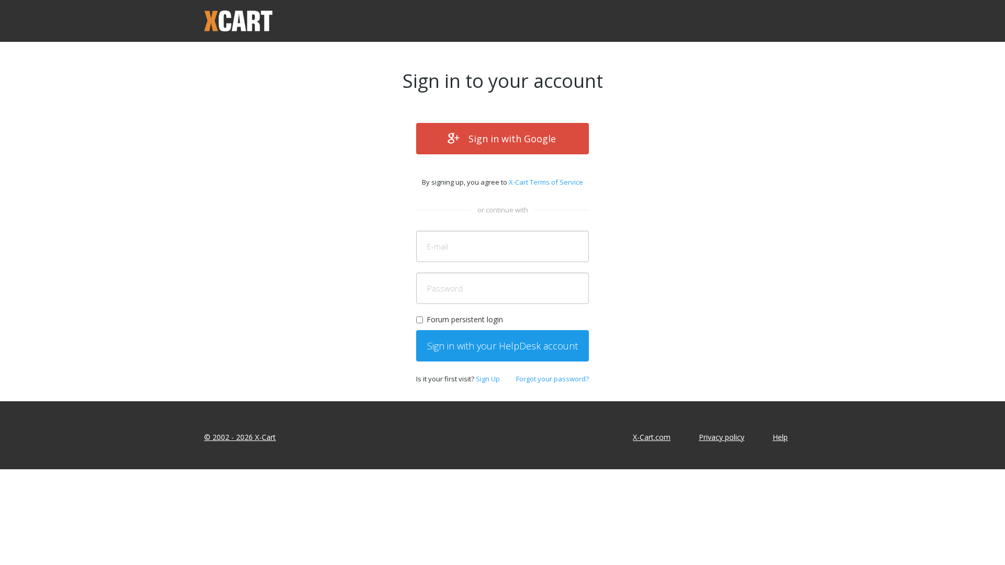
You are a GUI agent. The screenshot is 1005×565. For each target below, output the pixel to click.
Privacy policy (721, 437)
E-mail (437, 246)
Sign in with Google (512, 138)
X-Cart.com (652, 437)
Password (445, 288)
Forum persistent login (465, 319)
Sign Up (488, 378)
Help (780, 437)
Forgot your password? (552, 378)
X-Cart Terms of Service (546, 182)
